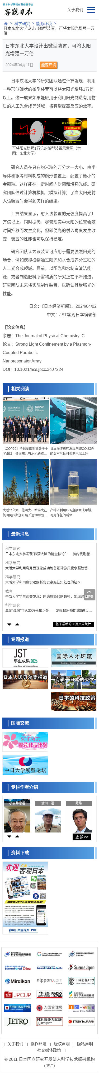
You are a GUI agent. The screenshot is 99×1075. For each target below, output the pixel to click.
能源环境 (44, 23)
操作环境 (38, 1044)
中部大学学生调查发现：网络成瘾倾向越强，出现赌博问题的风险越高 (48, 596)
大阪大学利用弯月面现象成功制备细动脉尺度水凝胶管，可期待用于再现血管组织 (48, 568)
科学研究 (22, 23)
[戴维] (79, 814)
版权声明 (62, 1044)
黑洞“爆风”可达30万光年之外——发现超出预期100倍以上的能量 (48, 611)
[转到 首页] (5, 23)
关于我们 (75, 9)
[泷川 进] (48, 814)
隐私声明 (85, 1044)
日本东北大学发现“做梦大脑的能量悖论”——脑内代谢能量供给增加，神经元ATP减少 (49, 554)
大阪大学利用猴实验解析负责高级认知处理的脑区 (43, 582)
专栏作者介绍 (24, 787)
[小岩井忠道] (17, 814)
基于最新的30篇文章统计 (73, 624)
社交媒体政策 (49, 1050)
